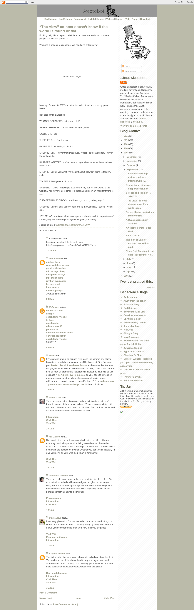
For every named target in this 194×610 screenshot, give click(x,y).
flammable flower (133, 326)
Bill (125, 82)
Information (52, 417)
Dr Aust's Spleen (132, 318)
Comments (130, 71)
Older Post (109, 598)
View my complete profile (133, 126)
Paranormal (80, 19)
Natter (135, 19)
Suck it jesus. (133, 235)
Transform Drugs (133, 377)
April (129, 271)
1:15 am (50, 545)
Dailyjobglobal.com (56, 573)
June (129, 263)
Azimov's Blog (131, 304)
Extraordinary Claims (135, 322)
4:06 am (50, 510)
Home (78, 598)
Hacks (118, 19)
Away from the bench (135, 300)
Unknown (54, 307)
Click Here (51, 420)
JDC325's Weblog (133, 348)
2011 (126, 136)
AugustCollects (57, 553)
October (131, 165)
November (132, 161)
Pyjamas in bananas (134, 351)
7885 (51, 355)
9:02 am (50, 299)
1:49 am (50, 389)
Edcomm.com (53, 498)
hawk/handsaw (131, 337)
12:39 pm (51, 250)
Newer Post (45, 598)
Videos (110, 19)
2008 (126, 148)
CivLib (91, 19)
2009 (126, 144)
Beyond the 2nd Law (134, 311)
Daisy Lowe (55, 518)
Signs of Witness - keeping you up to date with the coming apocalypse (136, 362)
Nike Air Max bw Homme (69, 375)
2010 (126, 140)
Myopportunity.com (56, 537)
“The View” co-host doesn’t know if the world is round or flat (73, 29)
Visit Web (51, 423)
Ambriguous (130, 297)
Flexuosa (128, 329)
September (133, 169)
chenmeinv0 (55, 258)
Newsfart (145, 19)
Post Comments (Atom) (65, 604)
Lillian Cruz (55, 397)
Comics (100, 19)
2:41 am (50, 428)
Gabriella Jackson (58, 475)
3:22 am (50, 588)
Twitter (142, 118)
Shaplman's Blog (133, 355)
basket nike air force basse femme (69, 365)
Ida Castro (54, 436)
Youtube (137, 121)
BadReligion (65, 19)
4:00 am (50, 347)
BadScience (50, 19)
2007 (126, 152)
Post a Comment (48, 592)
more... (151, 287)
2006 (126, 275)
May (129, 267)
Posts (127, 66)
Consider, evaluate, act (135, 315)
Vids (127, 19)
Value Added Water (133, 380)
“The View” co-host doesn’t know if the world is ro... (137, 204)
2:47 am (50, 467)
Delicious (125, 121)
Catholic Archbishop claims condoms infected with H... (137, 177)
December (132, 157)
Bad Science (130, 308)
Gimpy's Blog (131, 333)
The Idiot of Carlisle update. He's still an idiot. (137, 243)
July (129, 259)
